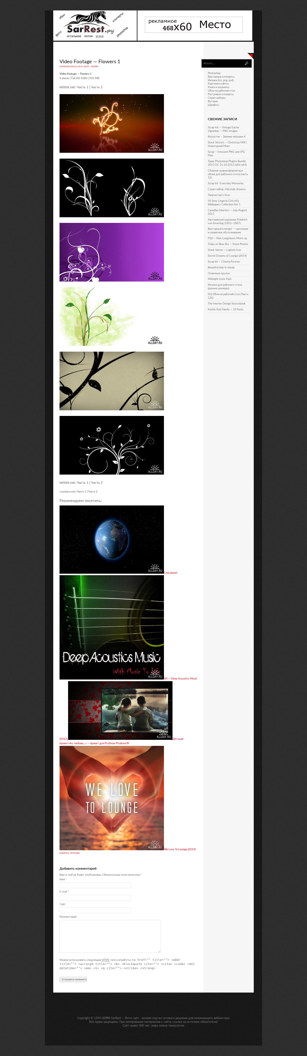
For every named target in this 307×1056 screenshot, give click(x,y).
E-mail (64, 892)
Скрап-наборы (217, 98)
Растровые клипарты (221, 94)
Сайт (63, 904)
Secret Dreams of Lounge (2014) (227, 256)
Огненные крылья (219, 273)
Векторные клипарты (221, 77)
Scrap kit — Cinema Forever (224, 261)
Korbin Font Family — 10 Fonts (226, 309)
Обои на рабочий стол (221, 91)
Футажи (75, 853)
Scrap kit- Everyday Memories (226, 183)
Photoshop (214, 73)
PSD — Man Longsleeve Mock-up (227, 238)
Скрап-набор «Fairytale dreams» (227, 189)
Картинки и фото (218, 83)
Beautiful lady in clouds (221, 267)
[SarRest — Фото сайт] (95, 40)
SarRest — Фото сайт (125, 1018)
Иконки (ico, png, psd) (220, 80)
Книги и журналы (218, 87)
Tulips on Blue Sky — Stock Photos (228, 244)
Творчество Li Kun (219, 195)
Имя (63, 879)
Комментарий (68, 917)
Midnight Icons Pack (220, 279)
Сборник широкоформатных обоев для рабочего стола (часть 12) (228, 174)
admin (94, 67)
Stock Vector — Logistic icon (224, 250)
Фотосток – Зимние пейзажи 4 (226, 136)
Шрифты (213, 105)
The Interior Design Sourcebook (227, 303)
